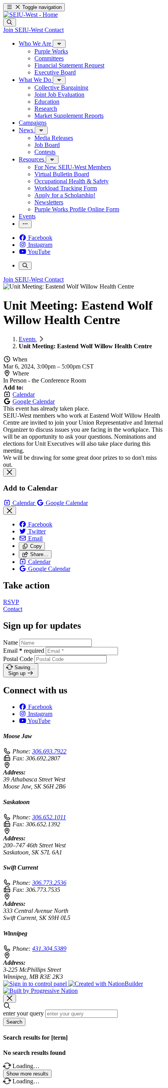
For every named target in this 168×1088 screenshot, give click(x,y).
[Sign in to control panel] (35, 983)
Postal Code (18, 659)
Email (23, 650)
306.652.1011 (49, 817)
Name (10, 642)
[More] (59, 44)
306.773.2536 (49, 882)
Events (28, 339)
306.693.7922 (49, 751)
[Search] (9, 22)
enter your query (23, 1013)
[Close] (9, 472)
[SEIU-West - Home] (30, 14)
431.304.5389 (49, 948)
